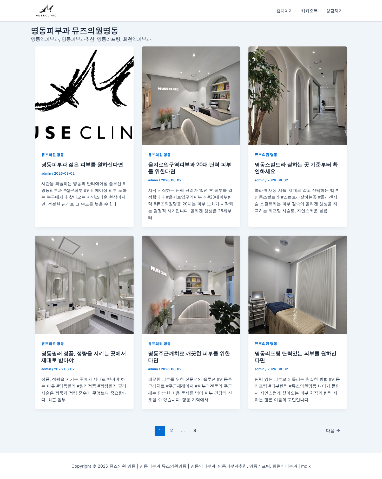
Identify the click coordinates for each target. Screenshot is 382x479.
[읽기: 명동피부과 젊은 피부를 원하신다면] (84, 95)
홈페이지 (284, 10)
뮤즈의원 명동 (52, 154)
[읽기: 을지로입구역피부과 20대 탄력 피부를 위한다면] (191, 95)
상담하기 (334, 10)
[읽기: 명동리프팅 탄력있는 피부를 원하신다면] (297, 285)
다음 (333, 430)
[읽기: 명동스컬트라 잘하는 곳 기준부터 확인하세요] (297, 95)
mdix (306, 466)
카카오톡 (309, 10)
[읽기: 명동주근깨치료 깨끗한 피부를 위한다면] (191, 285)
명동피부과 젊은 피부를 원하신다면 (82, 164)
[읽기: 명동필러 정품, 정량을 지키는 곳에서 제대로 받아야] (84, 285)
